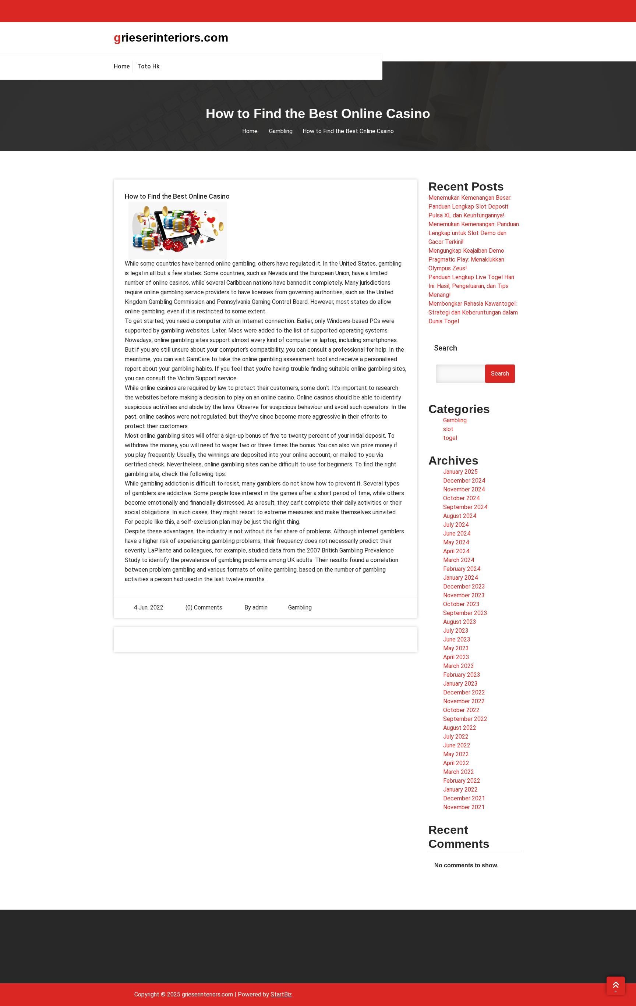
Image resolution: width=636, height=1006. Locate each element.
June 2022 (456, 745)
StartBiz (281, 994)
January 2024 (460, 577)
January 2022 (460, 789)
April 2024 (456, 551)
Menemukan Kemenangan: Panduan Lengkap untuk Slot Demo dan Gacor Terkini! (473, 233)
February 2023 (461, 674)
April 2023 (456, 657)
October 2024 (461, 498)
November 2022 (464, 701)
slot (448, 429)
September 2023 (465, 612)
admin (260, 607)
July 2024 (456, 524)
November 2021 (464, 807)
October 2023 (461, 604)
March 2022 (458, 771)
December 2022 (464, 692)
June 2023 (456, 639)
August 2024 (459, 515)
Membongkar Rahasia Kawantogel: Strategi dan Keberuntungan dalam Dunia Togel (473, 312)
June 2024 (456, 533)
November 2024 (464, 489)
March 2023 (458, 665)
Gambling (281, 131)
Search (445, 348)
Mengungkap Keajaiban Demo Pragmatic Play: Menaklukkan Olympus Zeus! (466, 259)
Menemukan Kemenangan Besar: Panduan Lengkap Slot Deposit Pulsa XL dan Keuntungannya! (470, 206)
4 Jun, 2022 (148, 607)
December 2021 (464, 798)
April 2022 (456, 763)
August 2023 (459, 621)
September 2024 (465, 507)
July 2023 (456, 630)
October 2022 (461, 710)
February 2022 (461, 780)
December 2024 (464, 480)
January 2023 (460, 683)
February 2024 (461, 568)
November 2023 (464, 595)
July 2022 (456, 736)
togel (450, 437)
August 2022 (459, 727)
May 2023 (456, 648)
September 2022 (465, 718)
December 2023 (464, 586)
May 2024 (456, 542)
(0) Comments (203, 607)
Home (250, 131)
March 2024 (458, 560)
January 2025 (460, 471)
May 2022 (456, 754)
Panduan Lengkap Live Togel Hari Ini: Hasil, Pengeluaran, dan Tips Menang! (471, 286)
